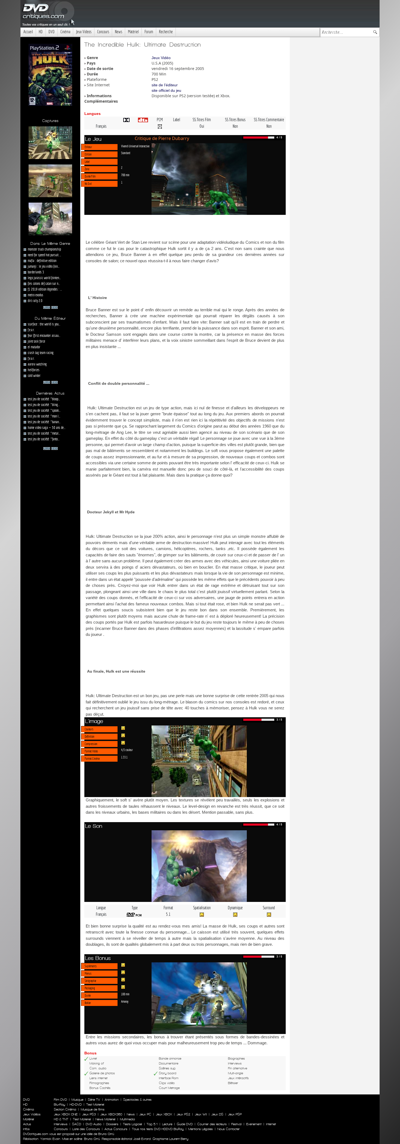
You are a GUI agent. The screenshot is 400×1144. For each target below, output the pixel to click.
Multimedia (127, 1119)
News (118, 31)
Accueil (28, 31)
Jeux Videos (83, 31)
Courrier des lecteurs (212, 1124)
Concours (103, 31)
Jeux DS (217, 1114)
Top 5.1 (152, 1124)
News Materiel (105, 1119)
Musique (77, 1099)
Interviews (60, 1124)
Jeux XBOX (164, 1114)
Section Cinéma (65, 1109)
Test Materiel (95, 1104)
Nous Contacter (228, 1129)
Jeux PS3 (89, 1114)
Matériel (133, 31)
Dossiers (112, 1124)
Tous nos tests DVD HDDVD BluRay (158, 1129)
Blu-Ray (59, 1104)
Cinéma (65, 31)
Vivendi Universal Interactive (135, 146)
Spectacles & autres (137, 1099)
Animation (112, 1099)
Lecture (167, 1124)
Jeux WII (201, 1114)
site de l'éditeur (165, 85)
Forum (148, 31)
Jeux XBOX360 (111, 1114)
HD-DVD (76, 1104)
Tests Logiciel (132, 1124)
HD (41, 31)
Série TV (94, 1099)
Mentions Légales (200, 1129)
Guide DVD (185, 1124)
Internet (271, 1124)
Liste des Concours (86, 1129)
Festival (236, 1124)
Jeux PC (145, 1114)
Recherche (166, 31)
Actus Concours (115, 1129)
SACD (76, 1124)
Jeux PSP (235, 1114)
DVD (51, 31)
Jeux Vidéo (161, 58)
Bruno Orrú (92, 1138)
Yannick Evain (50, 1138)
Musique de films (92, 1109)
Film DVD (60, 1099)
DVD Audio (93, 1124)
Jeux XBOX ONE (66, 1114)
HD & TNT (61, 1119)
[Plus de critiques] (50, 307)
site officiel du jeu (166, 90)
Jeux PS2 (183, 1114)
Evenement (253, 1124)
